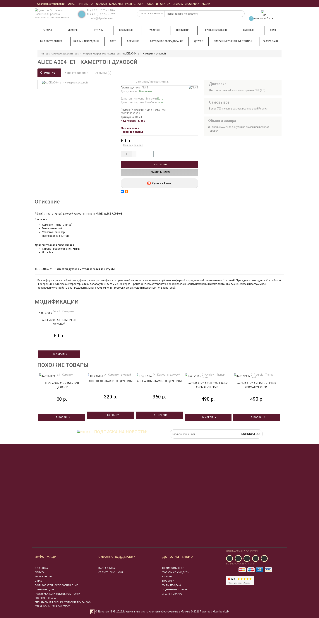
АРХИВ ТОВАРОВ (172, 593)
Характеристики (76, 73)
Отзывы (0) (103, 73)
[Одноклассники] (126, 191)
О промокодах (44, 589)
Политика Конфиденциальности (57, 593)
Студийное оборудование (166, 41)
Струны (98, 30)
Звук (273, 30)
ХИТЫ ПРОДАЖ (171, 585)
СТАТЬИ (167, 576)
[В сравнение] (150, 154)
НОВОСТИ (168, 580)
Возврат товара (45, 598)
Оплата (40, 572)
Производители (173, 568)
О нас (38, 580)
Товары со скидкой (175, 572)
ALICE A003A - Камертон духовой (110, 381)
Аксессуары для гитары (65, 53)
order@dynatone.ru (101, 18)
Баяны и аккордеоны (86, 41)
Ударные (154, 30)
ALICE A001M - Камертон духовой (159, 381)
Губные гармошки (216, 30)
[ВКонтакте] (122, 191)
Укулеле (73, 30)
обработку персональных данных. (245, 440)
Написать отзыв (159, 81)
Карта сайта (106, 568)
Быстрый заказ (160, 172)
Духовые (248, 30)
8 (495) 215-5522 (101, 14)
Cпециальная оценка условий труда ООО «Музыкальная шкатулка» (63, 604)
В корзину (160, 164)
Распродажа (270, 41)
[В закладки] (142, 154)
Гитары (47, 30)
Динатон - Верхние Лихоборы (142, 102)
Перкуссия (182, 30)
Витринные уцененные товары (233, 41)
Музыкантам (43, 576)
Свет (113, 41)
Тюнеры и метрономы (94, 53)
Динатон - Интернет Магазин (142, 98)
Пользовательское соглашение (56, 585)
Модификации (130, 128)
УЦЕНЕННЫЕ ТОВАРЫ (175, 589)
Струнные (133, 41)
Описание (48, 72)
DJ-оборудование (51, 41)
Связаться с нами (110, 572)
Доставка (41, 568)
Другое (198, 41)
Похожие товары (132, 131)
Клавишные (126, 30)
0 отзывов (141, 81)
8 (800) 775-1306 (101, 10)
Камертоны (114, 53)
